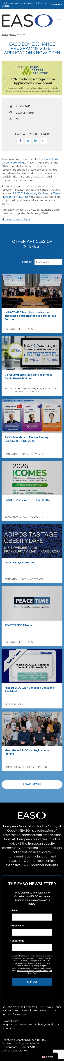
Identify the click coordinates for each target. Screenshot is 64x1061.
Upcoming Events (16, 391)
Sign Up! (32, 981)
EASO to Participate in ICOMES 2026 (28, 500)
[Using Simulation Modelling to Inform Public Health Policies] (32, 353)
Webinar (35, 391)
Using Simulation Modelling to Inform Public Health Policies (28, 376)
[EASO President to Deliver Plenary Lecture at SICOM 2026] (32, 416)
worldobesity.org (24, 1024)
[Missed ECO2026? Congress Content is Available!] (32, 666)
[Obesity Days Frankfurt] (32, 541)
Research (28, 329)
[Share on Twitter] (28, 141)
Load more (32, 784)
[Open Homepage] (27, 20)
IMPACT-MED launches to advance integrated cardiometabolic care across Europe (30, 316)
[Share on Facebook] (20, 141)
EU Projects (13, 329)
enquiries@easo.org (14, 1014)
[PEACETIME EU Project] (32, 603)
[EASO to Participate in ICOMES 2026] (32, 478)
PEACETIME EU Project (19, 625)
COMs (8, 767)
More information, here (16, 219)
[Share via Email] (44, 141)
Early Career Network (20, 388)
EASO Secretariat (25, 112)
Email (15, 910)
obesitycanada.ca (47, 1024)
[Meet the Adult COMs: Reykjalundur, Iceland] (32, 729)
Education (49, 388)
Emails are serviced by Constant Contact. (32, 970)
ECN (18, 119)
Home (5, 34)
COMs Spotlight (39, 767)
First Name (18, 925)
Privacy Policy (10, 1021)
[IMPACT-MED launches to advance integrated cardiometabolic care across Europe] (32, 291)
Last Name (18, 940)
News (13, 34)
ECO (7, 704)
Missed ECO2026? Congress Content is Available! (30, 689)
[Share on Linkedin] (36, 141)
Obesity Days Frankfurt (19, 562)
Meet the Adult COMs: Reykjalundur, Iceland (28, 752)
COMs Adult (20, 767)
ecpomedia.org (11, 1028)
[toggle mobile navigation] (59, 20)
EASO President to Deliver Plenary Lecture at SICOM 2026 (27, 439)
